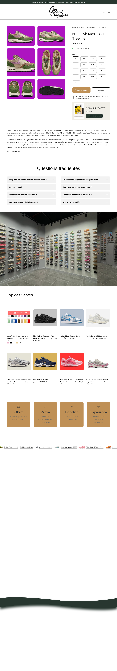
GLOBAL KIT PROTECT (95, 108)
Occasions (43, 646)
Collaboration (40, 447)
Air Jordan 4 (59, 447)
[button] (104, 12)
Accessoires (44, 623)
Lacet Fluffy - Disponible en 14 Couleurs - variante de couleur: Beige (17, 342)
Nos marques (44, 616)
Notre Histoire (66, 612)
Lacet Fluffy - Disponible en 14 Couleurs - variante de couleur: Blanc (14, 342)
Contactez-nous (67, 626)
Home (74, 27)
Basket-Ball (44, 635)
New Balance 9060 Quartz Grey (97, 336)
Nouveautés (44, 612)
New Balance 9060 (82, 447)
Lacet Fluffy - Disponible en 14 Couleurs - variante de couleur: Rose (8, 342)
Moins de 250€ (45, 642)
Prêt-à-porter (44, 620)
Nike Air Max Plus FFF (41, 380)
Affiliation (65, 638)
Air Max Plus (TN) (108, 447)
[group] (58, 2)
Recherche (65, 634)
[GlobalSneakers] (58, 12)
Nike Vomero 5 (24, 447)
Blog (62, 630)
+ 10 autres (22, 342)
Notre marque (66, 616)
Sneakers (43, 631)
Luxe (41, 627)
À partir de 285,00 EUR (98, 338)
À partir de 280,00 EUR (71, 338)
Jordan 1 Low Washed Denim (70, 336)
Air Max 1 (82, 27)
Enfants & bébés (46, 638)
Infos (41, 650)
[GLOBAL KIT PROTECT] (79, 111)
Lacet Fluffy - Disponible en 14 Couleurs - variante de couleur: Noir (11, 342)
